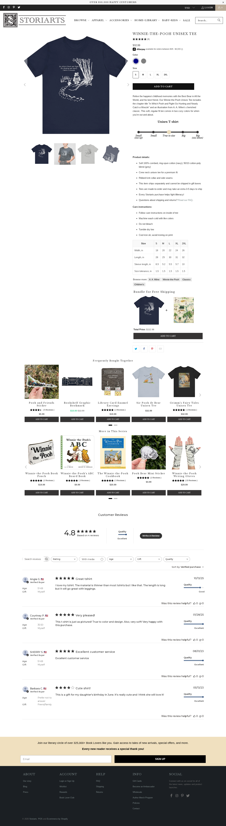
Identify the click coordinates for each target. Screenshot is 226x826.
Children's (139, 284)
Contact (136, 808)
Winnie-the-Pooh (171, 279)
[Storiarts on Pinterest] (13, 7)
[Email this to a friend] (160, 348)
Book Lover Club (66, 797)
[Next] (127, 85)
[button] (82, 20)
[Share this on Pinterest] (152, 348)
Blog (25, 786)
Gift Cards (137, 781)
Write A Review (151, 535)
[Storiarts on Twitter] (18, 7)
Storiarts (33, 819)
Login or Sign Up (66, 781)
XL (158, 75)
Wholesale (137, 792)
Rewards (63, 792)
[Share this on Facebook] (144, 348)
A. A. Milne (154, 279)
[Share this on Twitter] (136, 348)
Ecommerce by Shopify (57, 819)
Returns (99, 792)
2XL (166, 75)
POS (40, 819)
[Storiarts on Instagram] (8, 7)
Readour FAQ (185, 200)
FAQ (98, 781)
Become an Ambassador (144, 786)
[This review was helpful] (194, 603)
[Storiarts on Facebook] (3, 7)
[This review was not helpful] (200, 603)
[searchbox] (33, 559)
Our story (27, 781)
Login (209, 7)
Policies (136, 803)
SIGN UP (160, 759)
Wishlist (63, 786)
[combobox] (209, 20)
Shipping (100, 786)
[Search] (219, 20)
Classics (186, 279)
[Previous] (24, 85)
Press (25, 792)
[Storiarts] (34, 20)
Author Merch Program (143, 797)
